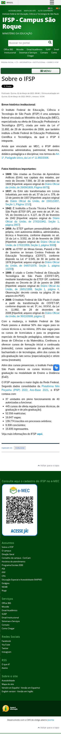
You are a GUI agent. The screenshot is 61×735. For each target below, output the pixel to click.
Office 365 (8, 49)
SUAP (48, 49)
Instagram (6, 652)
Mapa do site (30, 10)
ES (59, 8)
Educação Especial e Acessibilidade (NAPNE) (22, 579)
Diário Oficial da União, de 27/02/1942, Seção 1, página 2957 (32, 221)
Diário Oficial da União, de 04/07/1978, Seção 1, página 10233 (32, 265)
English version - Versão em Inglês (17, 691)
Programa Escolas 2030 (12, 565)
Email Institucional (10, 617)
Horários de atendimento (13, 561)
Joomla (51, 720)
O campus (6, 550)
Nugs (4, 590)
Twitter (5, 648)
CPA (3, 576)
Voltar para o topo (49, 465)
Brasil (10, 2)
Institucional (39, 62)
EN (51, 8)
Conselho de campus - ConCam (16, 558)
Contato (44, 52)
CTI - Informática (23, 62)
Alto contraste (45, 10)
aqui (39, 434)
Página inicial (7, 62)
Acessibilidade (14, 10)
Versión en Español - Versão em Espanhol (21, 688)
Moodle (19, 49)
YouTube (6, 644)
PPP (3, 572)
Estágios (5, 583)
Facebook (6, 641)
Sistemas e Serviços (28, 52)
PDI (3, 569)
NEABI (5, 587)
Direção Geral (8, 554)
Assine (5, 668)
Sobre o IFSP (18, 79)
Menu (47, 71)
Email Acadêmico (34, 49)
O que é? (6, 664)
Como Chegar (8, 628)
